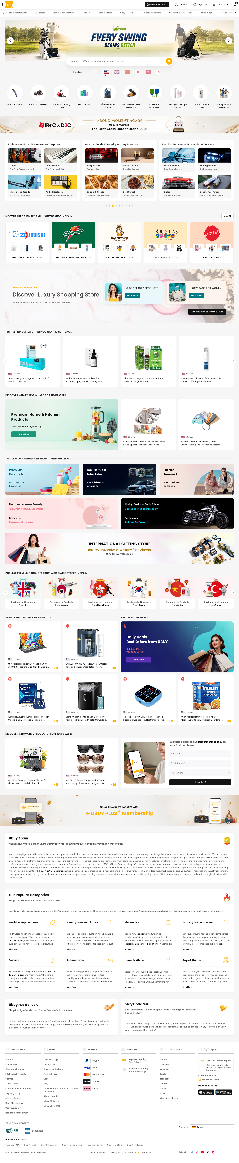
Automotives (75, 960)
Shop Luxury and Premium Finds (207, 311)
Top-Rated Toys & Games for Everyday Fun (110, 144)
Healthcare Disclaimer (16, 1112)
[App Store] (206, 1092)
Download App (51, 1059)
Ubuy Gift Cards (52, 1105)
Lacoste (50, 971)
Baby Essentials (127, 13)
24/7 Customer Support (218, 1060)
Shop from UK (30, 1145)
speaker (141, 934)
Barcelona (165, 1064)
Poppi (219, 943)
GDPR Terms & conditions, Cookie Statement (61, 1090)
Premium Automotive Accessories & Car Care (34, 144)
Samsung (140, 943)
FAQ (46, 1083)
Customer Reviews (53, 1069)
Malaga (163, 1083)
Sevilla (163, 1074)
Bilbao (163, 1093)
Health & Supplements (16, 13)
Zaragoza (165, 1078)
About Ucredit (51, 1096)
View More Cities (168, 1098)
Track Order (11, 1083)
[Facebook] (192, 1152)
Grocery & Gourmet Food (180, 13)
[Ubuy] (7, 4)
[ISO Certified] (33, 1130)
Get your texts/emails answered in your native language (218, 1067)
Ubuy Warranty (13, 1108)
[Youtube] (202, 1152)
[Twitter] (207, 1152)
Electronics (40, 13)
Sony (156, 943)
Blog (46, 1078)
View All (227, 216)
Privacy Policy (117, 1152)
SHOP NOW (132, 295)
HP (147, 943)
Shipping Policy (12, 1093)
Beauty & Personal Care (64, 13)
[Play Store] (223, 1092)
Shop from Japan (49, 1145)
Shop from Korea (94, 1145)
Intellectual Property (15, 1074)
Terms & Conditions (97, 1152)
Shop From (78, 72)
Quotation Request (15, 1069)
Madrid (163, 1059)
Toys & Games (192, 960)
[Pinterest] (213, 1152)
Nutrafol (71, 943)
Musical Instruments (152, 13)
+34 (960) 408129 (210, 1079)
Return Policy (50, 1074)
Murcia (163, 1088)
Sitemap (9, 1078)
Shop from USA (12, 1145)
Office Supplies (207, 13)
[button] (181, 4)
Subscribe (199, 782)
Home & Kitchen (105, 13)
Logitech (129, 943)
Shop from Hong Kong (72, 1145)
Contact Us (11, 1064)
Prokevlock (106, 981)
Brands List (49, 1064)
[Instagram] (197, 1152)
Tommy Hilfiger (17, 975)
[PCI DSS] (11, 1130)
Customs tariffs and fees (18, 1088)
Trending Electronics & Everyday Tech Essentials (189, 144)
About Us (10, 1059)
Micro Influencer (13, 1098)
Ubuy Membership (14, 1103)
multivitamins (16, 940)
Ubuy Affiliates (51, 1101)
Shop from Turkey (135, 1145)
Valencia (164, 1069)
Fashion (86, 13)
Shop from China (114, 1145)
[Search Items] (169, 61)
